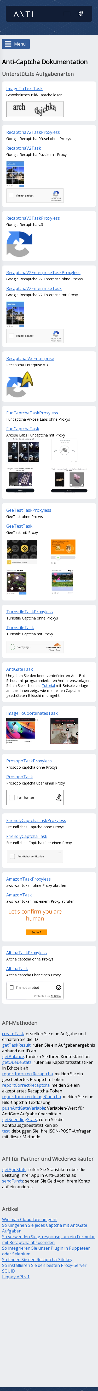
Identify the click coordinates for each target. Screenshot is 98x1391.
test (6, 1131)
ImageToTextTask (24, 88)
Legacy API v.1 (16, 1277)
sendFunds (12, 1181)
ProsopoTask (19, 777)
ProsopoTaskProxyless (29, 761)
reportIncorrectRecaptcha (27, 1074)
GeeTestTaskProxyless (28, 510)
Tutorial (48, 685)
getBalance (13, 1056)
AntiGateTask (19, 669)
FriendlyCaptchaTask (26, 836)
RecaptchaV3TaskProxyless (33, 218)
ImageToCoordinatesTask (32, 713)
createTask (13, 1033)
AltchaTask (17, 968)
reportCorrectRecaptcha (26, 1085)
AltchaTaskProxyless (26, 953)
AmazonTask (19, 895)
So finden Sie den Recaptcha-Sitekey (37, 1259)
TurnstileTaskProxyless (29, 612)
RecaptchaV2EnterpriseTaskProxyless (43, 272)
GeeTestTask (19, 526)
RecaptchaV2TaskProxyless (33, 132)
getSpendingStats (19, 1119)
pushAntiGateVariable (23, 1108)
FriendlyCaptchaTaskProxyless (36, 820)
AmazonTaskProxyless (28, 879)
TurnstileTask (20, 627)
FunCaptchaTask (22, 429)
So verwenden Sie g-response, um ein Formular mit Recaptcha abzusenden (48, 1239)
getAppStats (14, 1169)
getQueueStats (17, 1062)
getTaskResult (16, 1045)
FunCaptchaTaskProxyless (32, 413)
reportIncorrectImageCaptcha (31, 1096)
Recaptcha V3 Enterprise (30, 358)
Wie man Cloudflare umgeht (29, 1219)
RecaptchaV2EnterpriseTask (34, 288)
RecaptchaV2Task (23, 148)
